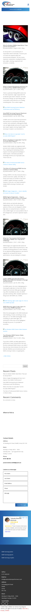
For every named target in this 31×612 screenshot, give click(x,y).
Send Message (21, 505)
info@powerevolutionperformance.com (12, 579)
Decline (7, 610)
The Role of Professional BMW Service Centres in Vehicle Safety (14, 169)
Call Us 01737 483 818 (15, 9)
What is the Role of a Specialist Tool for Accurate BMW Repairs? (15, 140)
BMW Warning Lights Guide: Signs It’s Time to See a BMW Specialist (14, 307)
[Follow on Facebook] (3, 603)
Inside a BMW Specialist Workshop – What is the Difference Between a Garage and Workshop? (15, 280)
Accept (2, 610)
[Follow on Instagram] (6, 603)
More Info (25, 608)
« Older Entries (7, 356)
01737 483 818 (7, 458)
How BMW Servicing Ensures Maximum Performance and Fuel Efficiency (14, 113)
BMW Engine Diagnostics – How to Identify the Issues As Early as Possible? (15, 197)
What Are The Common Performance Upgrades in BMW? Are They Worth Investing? (14, 239)
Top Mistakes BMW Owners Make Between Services (13, 335)
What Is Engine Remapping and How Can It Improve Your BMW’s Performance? (15, 87)
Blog (23, 48)
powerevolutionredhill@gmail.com (12, 462)
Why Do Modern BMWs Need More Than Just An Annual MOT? (15, 46)
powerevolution (9, 48)
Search (25, 366)
